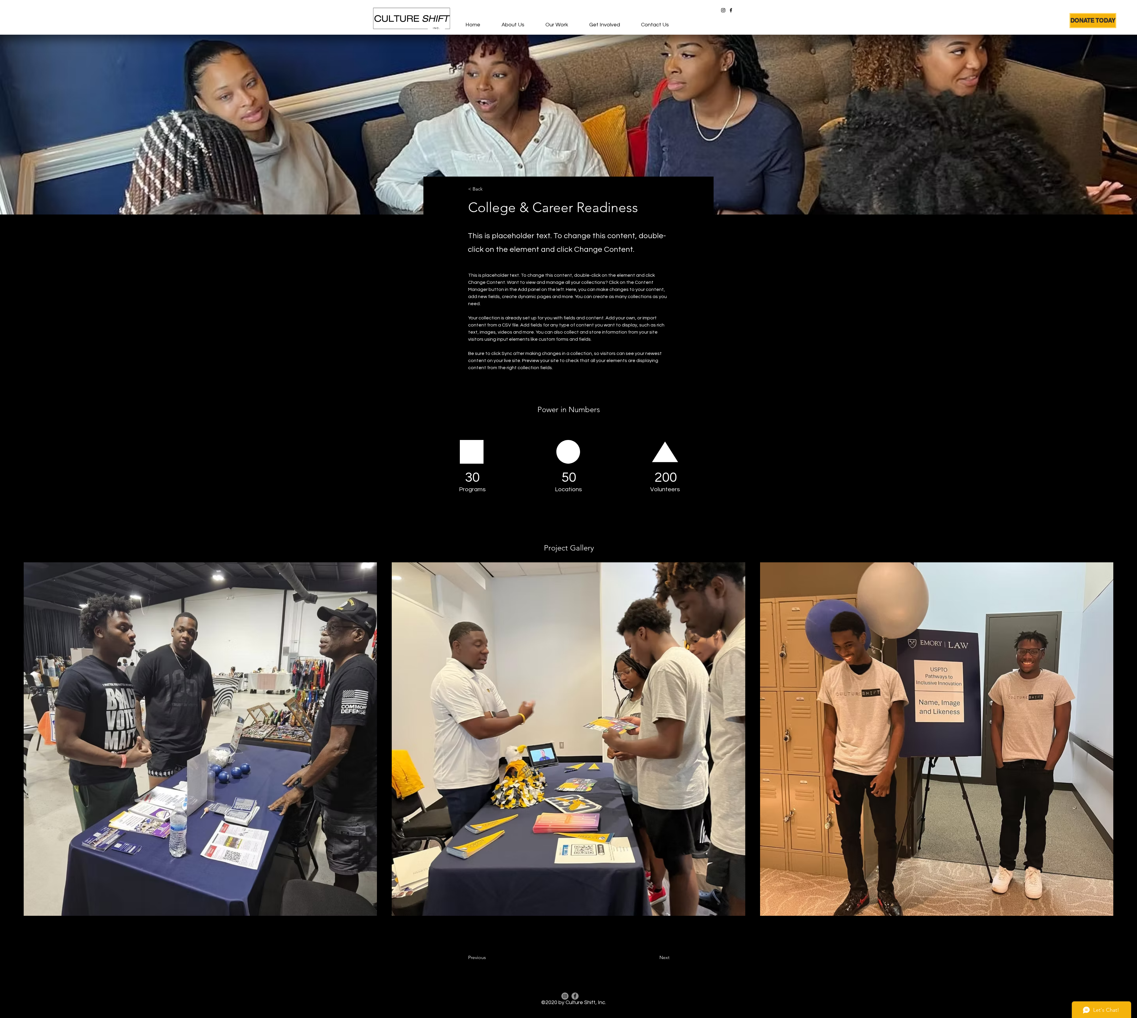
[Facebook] (731, 10)
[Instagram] (723, 10)
